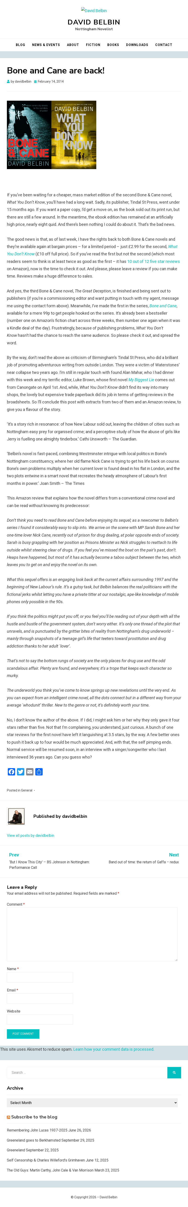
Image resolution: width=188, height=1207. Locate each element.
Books (113, 45)
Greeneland (16, 1150)
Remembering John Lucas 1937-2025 (37, 1130)
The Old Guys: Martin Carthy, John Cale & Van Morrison (50, 1170)
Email (12, 990)
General (26, 790)
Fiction (93, 45)
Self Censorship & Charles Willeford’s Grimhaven (46, 1160)
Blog (20, 45)
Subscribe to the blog (34, 1117)
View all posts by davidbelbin (30, 835)
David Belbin (94, 22)
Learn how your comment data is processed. (113, 1049)
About (73, 45)
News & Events (46, 45)
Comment (16, 904)
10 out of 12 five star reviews (153, 261)
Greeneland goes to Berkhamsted (34, 1140)
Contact (163, 45)
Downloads (137, 45)
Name (13, 969)
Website (13, 1011)
